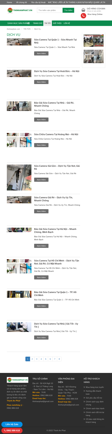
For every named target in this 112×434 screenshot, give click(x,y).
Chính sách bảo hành (95, 408)
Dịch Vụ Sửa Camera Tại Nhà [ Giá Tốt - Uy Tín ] (56, 325)
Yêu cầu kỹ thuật (38, 2)
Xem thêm (41, 53)
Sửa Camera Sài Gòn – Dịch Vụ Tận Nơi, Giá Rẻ (57, 167)
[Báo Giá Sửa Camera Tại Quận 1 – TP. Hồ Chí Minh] (19, 297)
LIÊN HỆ (67, 23)
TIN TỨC (47, 23)
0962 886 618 (13, 430)
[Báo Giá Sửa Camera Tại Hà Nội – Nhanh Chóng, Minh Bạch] (19, 233)
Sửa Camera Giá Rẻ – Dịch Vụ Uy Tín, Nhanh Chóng (53, 199)
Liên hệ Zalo (12, 424)
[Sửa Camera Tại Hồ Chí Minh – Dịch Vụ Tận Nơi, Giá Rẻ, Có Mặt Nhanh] (19, 270)
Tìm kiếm (68, 10)
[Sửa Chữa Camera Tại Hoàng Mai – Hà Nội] (19, 143)
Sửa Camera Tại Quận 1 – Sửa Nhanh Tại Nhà (55, 41)
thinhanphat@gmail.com (43, 401)
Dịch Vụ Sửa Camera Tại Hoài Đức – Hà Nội (56, 71)
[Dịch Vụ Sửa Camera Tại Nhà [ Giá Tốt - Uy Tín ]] (19, 330)
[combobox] (50, 10)
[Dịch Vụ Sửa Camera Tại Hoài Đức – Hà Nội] (19, 77)
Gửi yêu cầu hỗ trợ (94, 398)
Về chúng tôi (21, 2)
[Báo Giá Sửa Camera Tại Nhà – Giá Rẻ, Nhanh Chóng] (19, 109)
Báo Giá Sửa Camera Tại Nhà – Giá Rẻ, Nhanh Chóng (54, 104)
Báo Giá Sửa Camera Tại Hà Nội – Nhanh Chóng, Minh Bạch (55, 230)
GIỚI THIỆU (57, 23)
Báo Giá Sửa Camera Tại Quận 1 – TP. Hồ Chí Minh (55, 293)
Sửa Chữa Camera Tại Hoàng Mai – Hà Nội (56, 134)
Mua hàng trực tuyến (95, 387)
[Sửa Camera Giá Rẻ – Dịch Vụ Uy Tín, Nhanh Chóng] (19, 203)
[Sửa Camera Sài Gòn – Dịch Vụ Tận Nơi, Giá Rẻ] (19, 181)
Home (9, 2)
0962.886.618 (46, 395)
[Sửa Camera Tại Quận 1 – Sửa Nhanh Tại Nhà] (19, 45)
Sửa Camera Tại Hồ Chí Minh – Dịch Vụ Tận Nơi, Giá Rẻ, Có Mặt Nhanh (56, 262)
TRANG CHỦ (37, 23)
